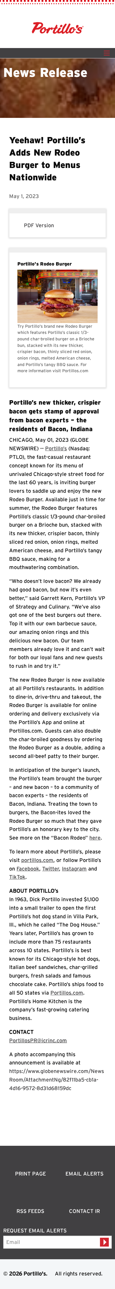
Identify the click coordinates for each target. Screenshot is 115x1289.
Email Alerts (84, 1174)
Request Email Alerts (35, 1230)
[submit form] (104, 1242)
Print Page (30, 1174)
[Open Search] (107, 53)
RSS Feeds (30, 1211)
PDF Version (39, 225)
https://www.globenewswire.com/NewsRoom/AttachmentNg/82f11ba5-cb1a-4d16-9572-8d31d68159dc (56, 1079)
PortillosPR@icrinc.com (38, 1040)
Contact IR (84, 1211)
